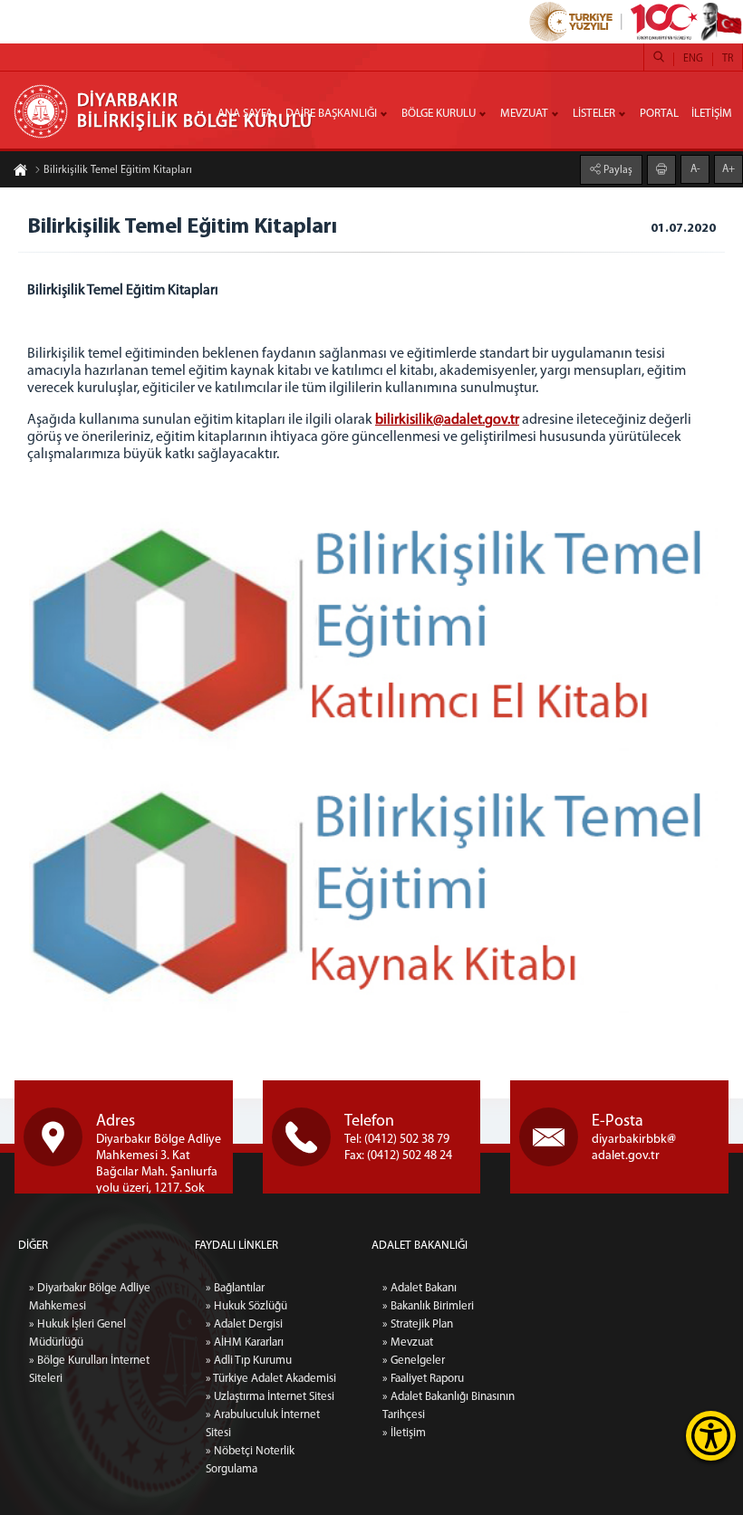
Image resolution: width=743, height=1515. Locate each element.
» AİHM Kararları (245, 1342)
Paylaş (616, 170)
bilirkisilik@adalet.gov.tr (447, 420)
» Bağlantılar (235, 1288)
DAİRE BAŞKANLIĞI (331, 114)
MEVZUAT (524, 114)
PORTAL (659, 114)
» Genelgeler (413, 1360)
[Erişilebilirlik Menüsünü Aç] (711, 1436)
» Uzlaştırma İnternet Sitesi (270, 1397)
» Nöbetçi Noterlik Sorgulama (250, 1460)
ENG (693, 58)
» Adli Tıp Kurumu (249, 1360)
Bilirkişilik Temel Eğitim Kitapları (117, 170)
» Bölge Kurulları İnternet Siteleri (89, 1370)
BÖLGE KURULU (438, 114)
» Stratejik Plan (417, 1324)
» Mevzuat (407, 1342)
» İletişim (404, 1433)
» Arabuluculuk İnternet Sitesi (263, 1424)
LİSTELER (594, 114)
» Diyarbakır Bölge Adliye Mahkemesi (89, 1297)
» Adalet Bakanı (419, 1288)
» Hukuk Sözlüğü (246, 1306)
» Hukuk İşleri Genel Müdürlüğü (77, 1333)
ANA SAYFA (245, 114)
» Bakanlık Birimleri (428, 1306)
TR (727, 58)
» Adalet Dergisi (244, 1324)
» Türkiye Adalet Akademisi (271, 1379)
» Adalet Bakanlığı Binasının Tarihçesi (448, 1406)
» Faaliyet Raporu (423, 1379)
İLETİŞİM (711, 114)
